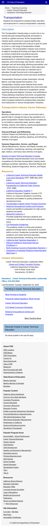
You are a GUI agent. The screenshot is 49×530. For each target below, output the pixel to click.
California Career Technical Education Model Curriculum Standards (24, 176)
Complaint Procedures (11, 400)
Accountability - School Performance (16, 436)
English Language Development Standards (18, 411)
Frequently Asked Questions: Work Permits (22, 298)
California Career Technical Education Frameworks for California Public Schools (23, 185)
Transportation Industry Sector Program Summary (26, 203)
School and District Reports (13, 501)
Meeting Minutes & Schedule (13, 383)
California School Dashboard (13, 394)
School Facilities (9, 461)
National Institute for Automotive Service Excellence (22, 244)
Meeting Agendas (9, 380)
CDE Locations (8, 350)
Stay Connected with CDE (12, 370)
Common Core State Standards (14, 397)
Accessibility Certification (12, 517)
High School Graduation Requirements (17, 419)
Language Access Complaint (13, 489)
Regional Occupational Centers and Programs (25, 206)
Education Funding (10, 408)
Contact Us (7, 358)
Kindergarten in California (12, 422)
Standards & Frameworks (12, 428)
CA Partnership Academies (17, 224)
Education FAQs (9, 487)
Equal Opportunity (9, 361)
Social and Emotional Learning (14, 425)
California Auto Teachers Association (21, 240)
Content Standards (10, 403)
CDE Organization (9, 355)
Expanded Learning (10, 453)
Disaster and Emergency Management (17, 450)
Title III (5, 473)
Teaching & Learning (19, 8)
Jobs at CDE (7, 364)
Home (7, 8)
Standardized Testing (11, 467)
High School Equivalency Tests (14, 417)
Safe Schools (8, 459)
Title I (5, 470)
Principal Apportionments (12, 456)
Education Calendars (10, 484)
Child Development (10, 447)
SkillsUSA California (14, 214)
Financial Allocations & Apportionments (17, 414)
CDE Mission (8, 353)
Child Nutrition (8, 445)
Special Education (9, 464)
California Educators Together (18, 190)
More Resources (12, 503)
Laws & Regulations (10, 492)
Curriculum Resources (11, 405)
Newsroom (7, 367)
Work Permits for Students (15, 294)
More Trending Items (33, 318)
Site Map (15, 512)
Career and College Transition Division (24, 264)
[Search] (46, 2)
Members (6, 386)
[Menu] (3, 2)
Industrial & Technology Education (19, 12)
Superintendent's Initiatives (13, 372)
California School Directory (13, 481)
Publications (7, 498)
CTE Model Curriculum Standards (19, 307)
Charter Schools (9, 442)
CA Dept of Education (15, 2)
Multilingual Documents (11, 495)
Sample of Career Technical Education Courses (21, 156)
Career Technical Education (17, 10)
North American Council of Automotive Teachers (25, 248)
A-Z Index (6, 512)
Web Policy (7, 514)
